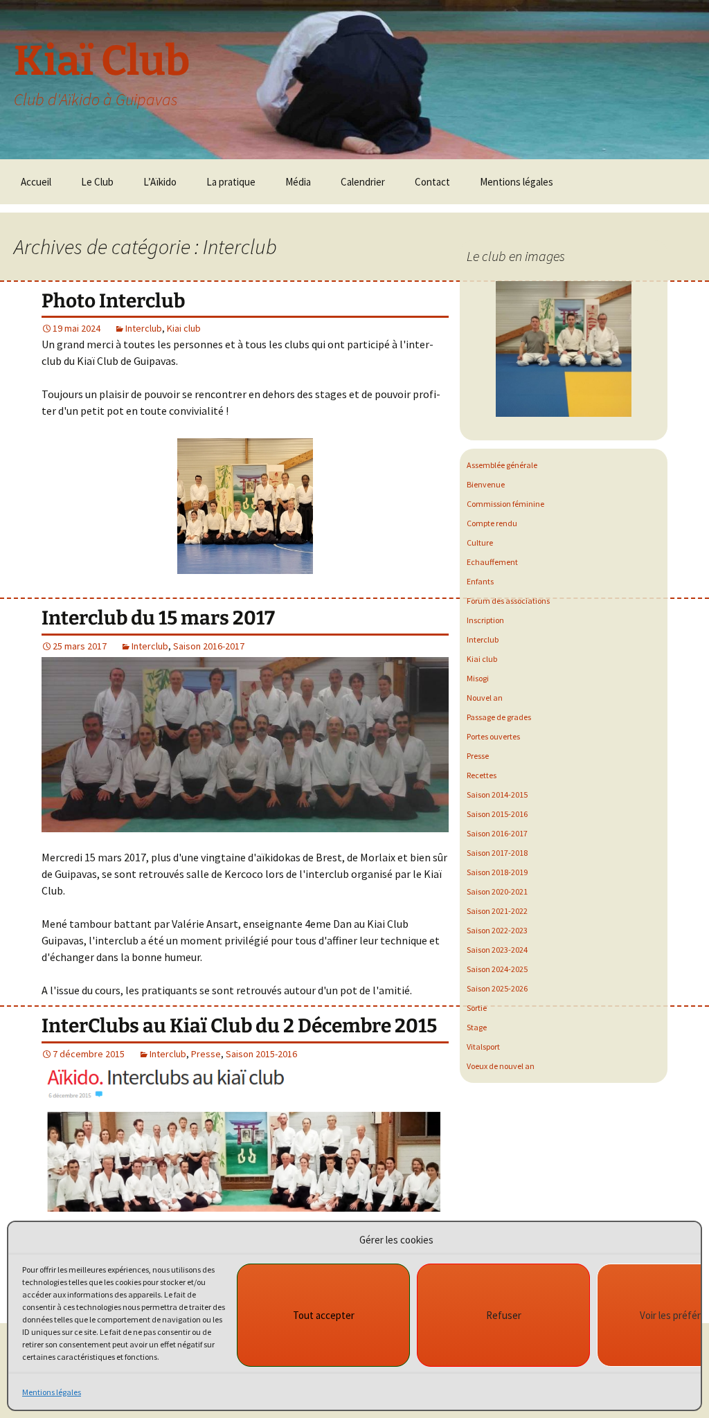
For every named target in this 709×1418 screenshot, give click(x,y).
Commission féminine (505, 504)
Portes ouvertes (493, 736)
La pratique (230, 181)
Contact (432, 181)
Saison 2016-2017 (208, 646)
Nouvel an (485, 697)
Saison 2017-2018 (497, 852)
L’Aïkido (160, 181)
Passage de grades (499, 717)
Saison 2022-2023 (497, 930)
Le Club (97, 181)
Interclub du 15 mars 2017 (158, 618)
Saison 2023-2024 (497, 949)
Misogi (478, 678)
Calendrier (363, 181)
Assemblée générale (502, 465)
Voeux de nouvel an (501, 1066)
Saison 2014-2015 (497, 794)
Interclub (143, 328)
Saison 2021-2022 (497, 911)
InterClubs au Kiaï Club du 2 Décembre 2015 (239, 1025)
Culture (480, 542)
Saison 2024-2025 (497, 969)
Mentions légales (51, 1392)
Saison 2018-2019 (497, 872)
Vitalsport (483, 1046)
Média (298, 181)
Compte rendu (492, 523)
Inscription (485, 620)
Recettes (481, 775)
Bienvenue (486, 484)
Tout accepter (323, 1315)
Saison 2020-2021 (497, 891)
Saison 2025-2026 (497, 988)
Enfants (480, 581)
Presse (206, 1054)
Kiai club (184, 328)
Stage (477, 1027)
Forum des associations (508, 600)
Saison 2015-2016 (261, 1054)
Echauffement (492, 562)
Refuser (503, 1315)
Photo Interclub (113, 300)
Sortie (477, 1008)
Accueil (36, 181)
